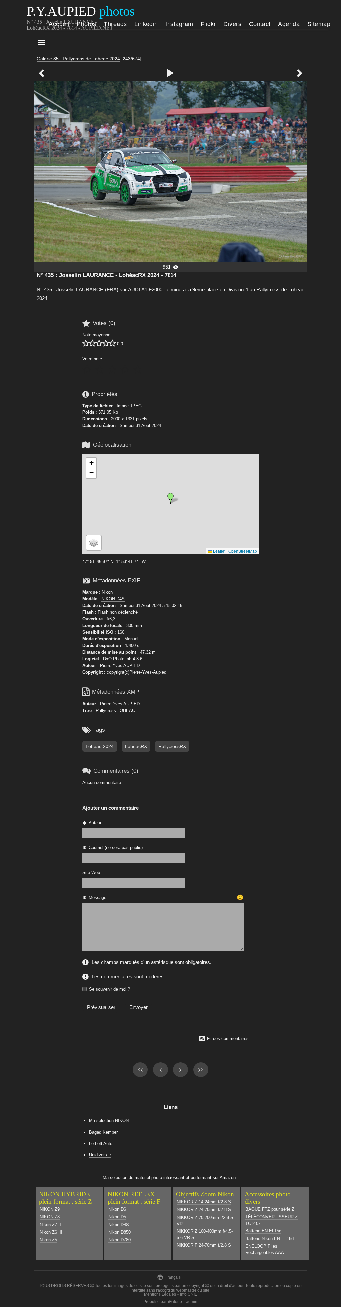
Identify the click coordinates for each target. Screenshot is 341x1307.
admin (191, 1302)
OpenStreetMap (242, 551)
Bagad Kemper (103, 1132)
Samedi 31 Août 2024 (140, 425)
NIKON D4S (113, 598)
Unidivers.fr (100, 1154)
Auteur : (96, 822)
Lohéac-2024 (100, 746)
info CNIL (188, 1294)
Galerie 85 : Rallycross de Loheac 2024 (78, 58)
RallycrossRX (172, 746)
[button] (170, 498)
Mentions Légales (160, 1294)
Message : (99, 897)
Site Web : (92, 872)
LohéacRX (136, 746)
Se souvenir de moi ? (109, 989)
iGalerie (175, 1302)
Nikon (107, 592)
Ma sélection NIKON (109, 1120)
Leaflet (218, 551)
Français (169, 1277)
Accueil (59, 24)
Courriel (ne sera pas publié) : (117, 847)
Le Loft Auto (100, 1143)
